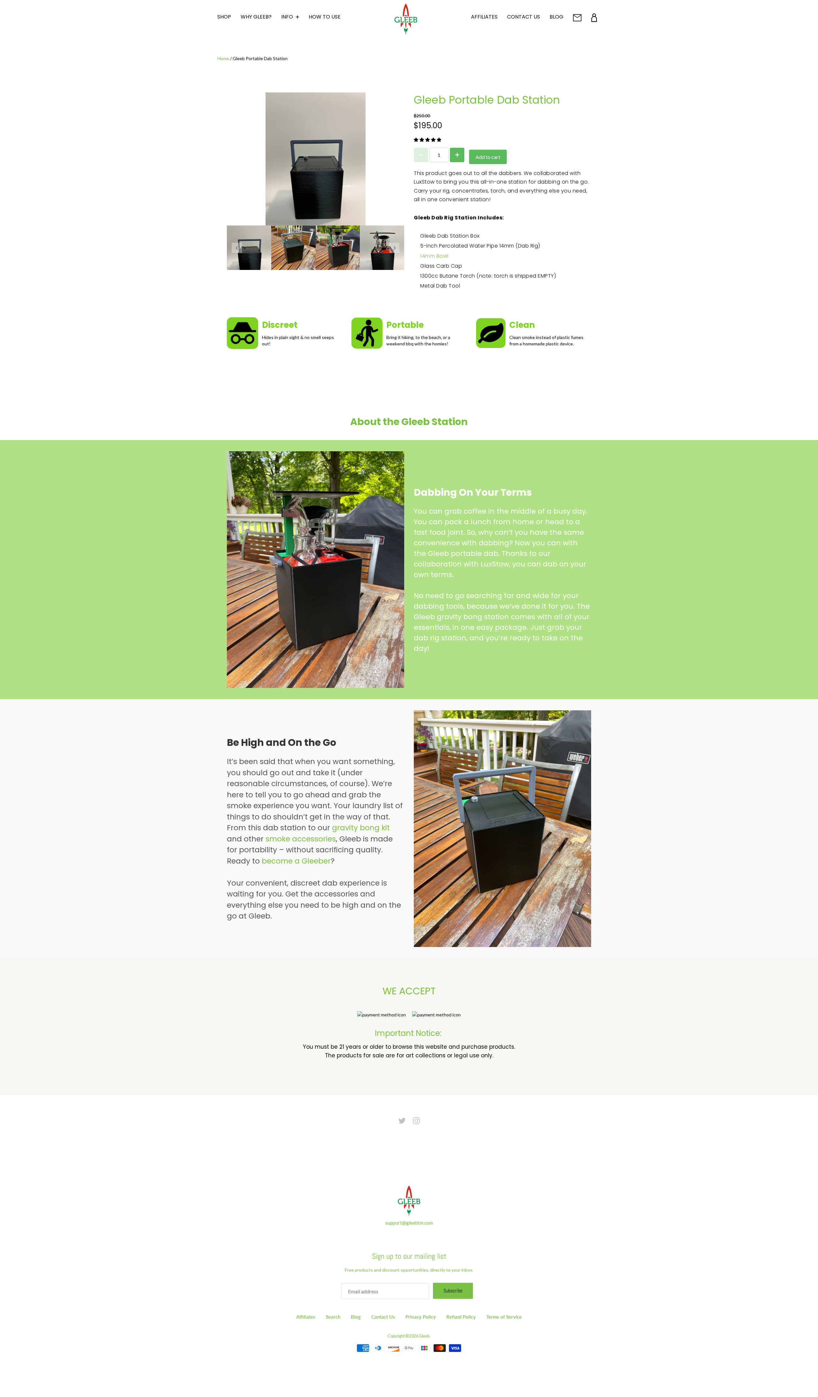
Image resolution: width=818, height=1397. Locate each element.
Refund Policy (461, 1316)
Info (287, 17)
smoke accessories (301, 839)
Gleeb (424, 1336)
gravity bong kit (361, 828)
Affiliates (305, 1316)
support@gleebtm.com (409, 1223)
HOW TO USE (325, 16)
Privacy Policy (420, 1316)
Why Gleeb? (256, 16)
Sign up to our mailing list (409, 1256)
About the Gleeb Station (409, 422)
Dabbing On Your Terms (473, 492)
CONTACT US (523, 16)
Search (333, 1316)
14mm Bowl (434, 256)
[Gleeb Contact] (577, 17)
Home (223, 58)
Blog (356, 1316)
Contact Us (383, 1316)
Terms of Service (504, 1316)
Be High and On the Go (281, 742)
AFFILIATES (484, 16)
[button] (428, 139)
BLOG (556, 16)
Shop (224, 16)
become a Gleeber (296, 861)
